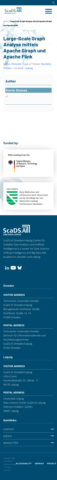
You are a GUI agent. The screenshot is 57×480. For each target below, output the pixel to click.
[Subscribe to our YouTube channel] (13, 267)
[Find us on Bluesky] (20, 267)
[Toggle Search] (53, 2)
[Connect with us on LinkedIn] (7, 267)
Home (5, 21)
